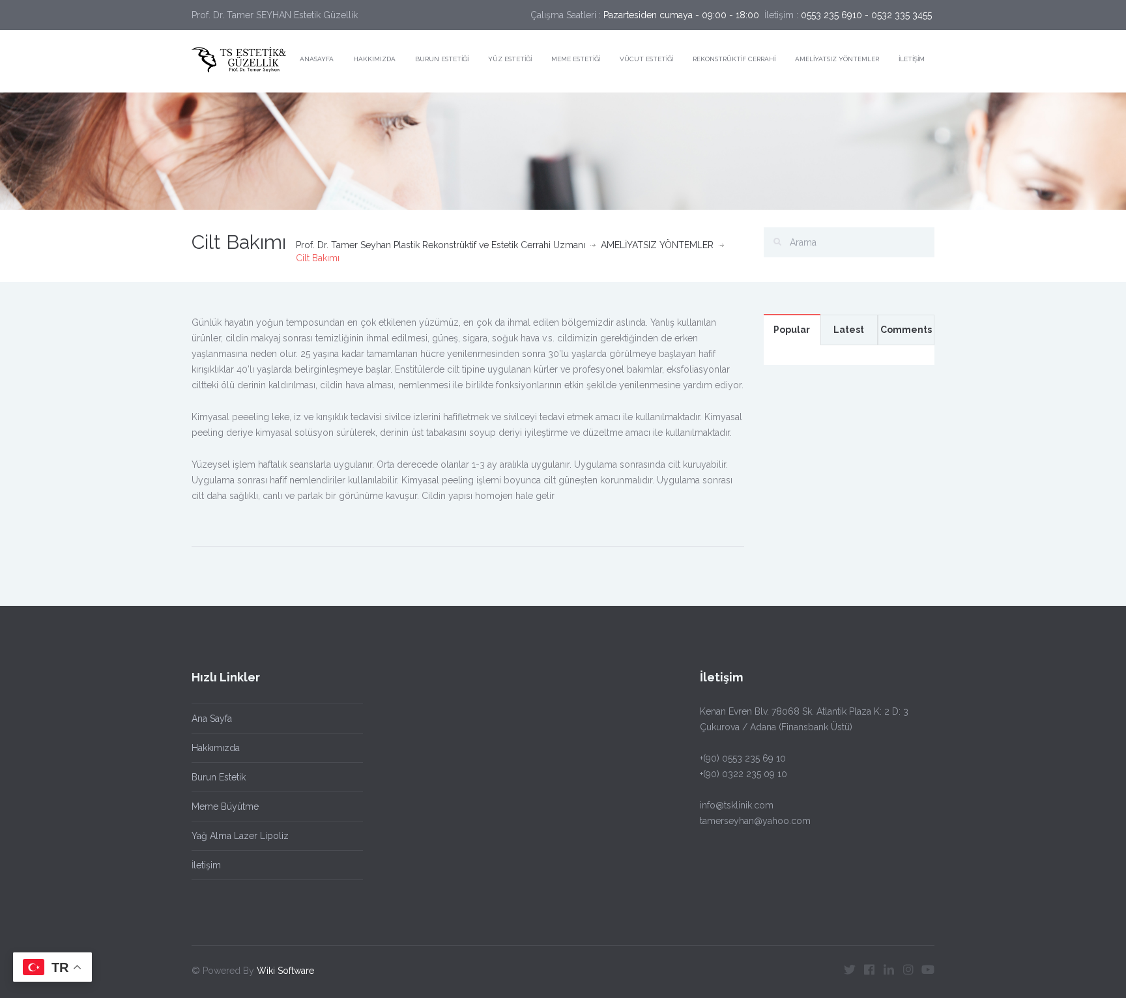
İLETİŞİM (912, 59)
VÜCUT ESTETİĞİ (646, 59)
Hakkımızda (216, 748)
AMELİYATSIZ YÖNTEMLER (837, 59)
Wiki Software (285, 970)
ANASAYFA (317, 59)
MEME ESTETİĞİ (575, 59)
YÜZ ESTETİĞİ (510, 59)
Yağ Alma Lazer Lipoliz (240, 836)
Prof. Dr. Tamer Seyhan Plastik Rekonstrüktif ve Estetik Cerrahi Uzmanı (440, 245)
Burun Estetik (219, 777)
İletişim (206, 865)
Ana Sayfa (212, 718)
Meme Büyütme (225, 806)
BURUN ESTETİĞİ (442, 59)
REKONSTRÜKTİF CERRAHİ (734, 59)
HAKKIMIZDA (374, 59)
